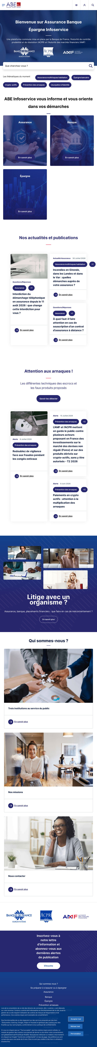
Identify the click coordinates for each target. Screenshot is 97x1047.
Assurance (48, 992)
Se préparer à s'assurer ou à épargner (48, 988)
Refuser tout (75, 1026)
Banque (48, 997)
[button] (93, 5)
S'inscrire (48, 966)
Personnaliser (76, 1034)
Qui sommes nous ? (48, 983)
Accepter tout (76, 1019)
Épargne (49, 1001)
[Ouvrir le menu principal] (3, 5)
